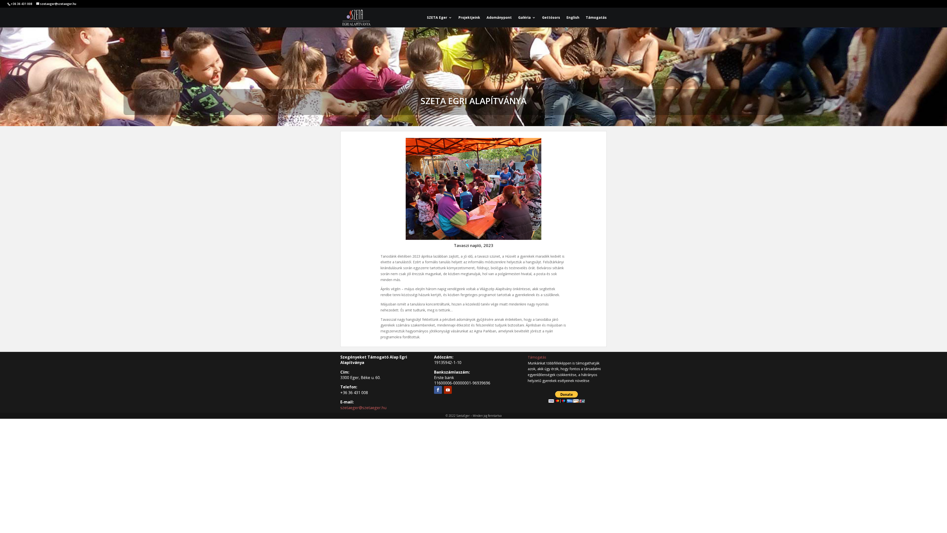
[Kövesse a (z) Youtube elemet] (448, 390)
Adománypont (499, 18)
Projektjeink (469, 18)
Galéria (524, 18)
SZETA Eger (437, 18)
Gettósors (551, 18)
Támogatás (596, 18)
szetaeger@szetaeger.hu (363, 407)
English (572, 18)
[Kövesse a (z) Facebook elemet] (438, 390)
